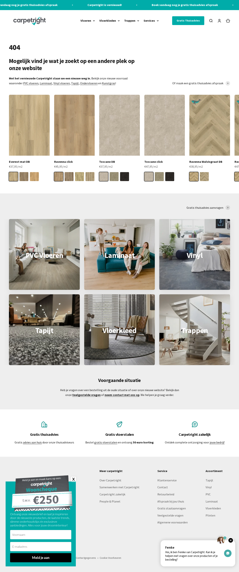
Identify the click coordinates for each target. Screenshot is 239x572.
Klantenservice (167, 480)
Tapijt (75, 83)
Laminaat (46, 83)
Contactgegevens (86, 557)
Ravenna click (63, 162)
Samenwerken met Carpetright (119, 487)
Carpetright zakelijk (112, 494)
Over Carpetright (110, 480)
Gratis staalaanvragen (171, 508)
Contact (162, 487)
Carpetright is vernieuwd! (75, 5)
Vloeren (85, 20)
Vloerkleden (107, 20)
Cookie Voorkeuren (110, 557)
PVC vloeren (30, 83)
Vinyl (209, 487)
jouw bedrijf (217, 442)
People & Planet (110, 501)
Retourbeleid (165, 494)
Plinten (210, 515)
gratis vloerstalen (105, 442)
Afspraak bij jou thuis (170, 501)
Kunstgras (108, 83)
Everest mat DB (19, 162)
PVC (208, 494)
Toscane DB (107, 162)
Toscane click (153, 162)
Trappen (129, 20)
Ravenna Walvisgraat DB (205, 162)
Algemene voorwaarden (172, 522)
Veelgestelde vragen (170, 515)
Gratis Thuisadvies (188, 20)
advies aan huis (32, 442)
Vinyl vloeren (61, 83)
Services (149, 20)
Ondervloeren (89, 83)
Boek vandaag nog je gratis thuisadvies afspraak (155, 5)
